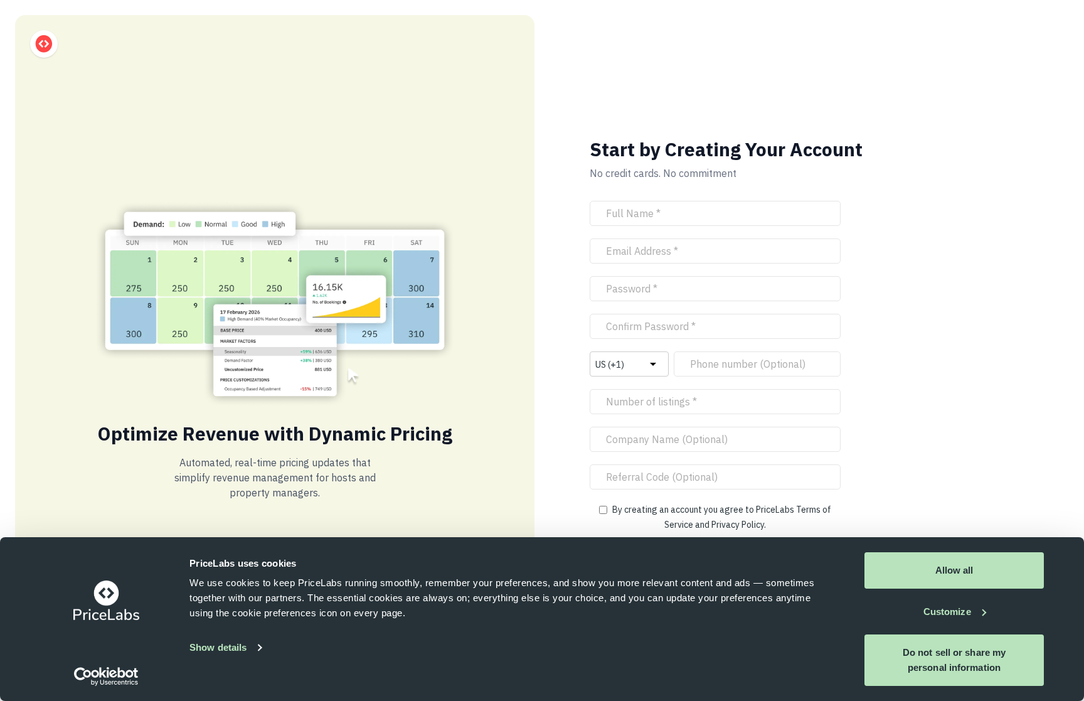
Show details (218, 647)
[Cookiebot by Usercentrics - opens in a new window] (106, 676)
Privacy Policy (737, 524)
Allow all (954, 570)
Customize (947, 611)
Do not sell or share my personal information (954, 660)
